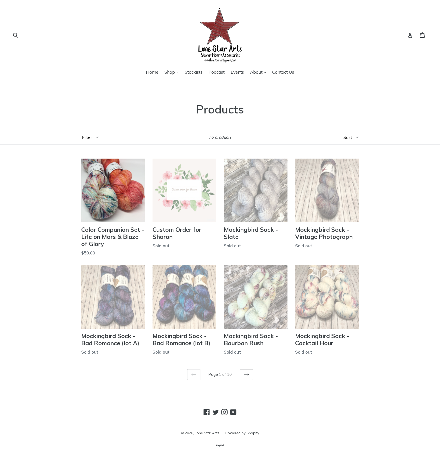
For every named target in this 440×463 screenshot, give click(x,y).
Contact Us (283, 72)
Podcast (217, 72)
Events (237, 72)
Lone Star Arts (207, 433)
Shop (170, 72)
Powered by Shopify (242, 433)
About (257, 72)
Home (152, 72)
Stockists (193, 72)
